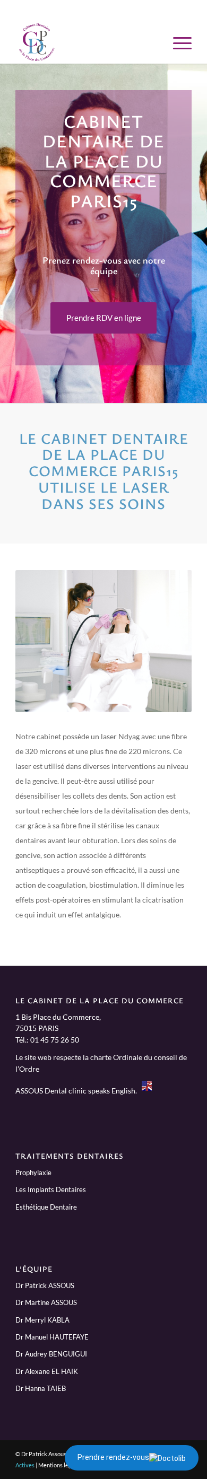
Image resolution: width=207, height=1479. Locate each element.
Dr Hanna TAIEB (40, 1388)
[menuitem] (177, 42)
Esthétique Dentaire (46, 1207)
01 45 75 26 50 (54, 1039)
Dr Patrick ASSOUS (44, 1285)
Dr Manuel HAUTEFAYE (52, 1337)
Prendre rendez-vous (113, 1457)
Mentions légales (60, 1465)
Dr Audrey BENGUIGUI (51, 1354)
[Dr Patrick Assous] (85, 42)
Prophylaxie (33, 1172)
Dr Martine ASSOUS (46, 1302)
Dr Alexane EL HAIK (46, 1371)
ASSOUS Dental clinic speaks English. (78, 1091)
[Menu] (177, 42)
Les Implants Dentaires (50, 1189)
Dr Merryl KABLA (42, 1320)
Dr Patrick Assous (43, 1453)
